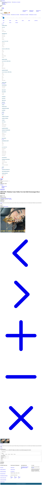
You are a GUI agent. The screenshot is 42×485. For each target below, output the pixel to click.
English (3, 8)
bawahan (3, 51)
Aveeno (10, 22)
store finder (24, 11)
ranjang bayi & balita (5, 108)
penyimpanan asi (4, 134)
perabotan (3, 110)
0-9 (39, 17)
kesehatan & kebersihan (6, 159)
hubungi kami (12, 467)
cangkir (3, 123)
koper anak (4, 89)
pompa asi (3, 133)
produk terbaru (4, 25)
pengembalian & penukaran (3, 475)
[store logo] (7, 13)
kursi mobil (4, 91)
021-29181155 (12, 471)
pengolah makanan (5, 128)
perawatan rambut (4, 152)
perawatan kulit (4, 148)
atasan (2, 50)
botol (3, 114)
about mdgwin (31, 11)
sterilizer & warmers (5, 116)
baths (2, 142)
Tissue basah (3, 160)
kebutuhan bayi (4, 33)
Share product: (2, 207)
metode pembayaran (3, 469)
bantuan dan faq (13, 469)
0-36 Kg (3, 94)
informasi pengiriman (3, 471)
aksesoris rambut (4, 31)
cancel (5, 183)
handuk (3, 143)
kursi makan (4, 138)
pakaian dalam (3, 80)
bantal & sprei (4, 106)
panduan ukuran (2, 481)
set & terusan (3, 36)
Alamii (23, 20)
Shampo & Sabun (4, 151)
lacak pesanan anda (2, 473)
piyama (3, 37)
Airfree (16, 20)
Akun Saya (1, 178)
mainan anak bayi (5, 173)
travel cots (3, 98)
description (1, 443)
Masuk (1, 179)
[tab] (21, 444)
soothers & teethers (5, 118)
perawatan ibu (4, 157)
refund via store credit (3, 477)
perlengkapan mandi (5, 140)
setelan (3, 54)
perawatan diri (3, 155)
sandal (2, 45)
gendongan (3, 96)
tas (2, 28)
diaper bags (4, 100)
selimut (3, 104)
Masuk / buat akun (4, 186)
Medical (3, 163)
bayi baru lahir (3, 86)
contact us (37, 11)
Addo (3, 20)
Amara (29, 20)
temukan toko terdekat (3, 479)
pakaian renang (4, 59)
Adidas (10, 20)
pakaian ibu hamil (5, 70)
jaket (2, 66)
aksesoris (3, 57)
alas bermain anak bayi (5, 171)
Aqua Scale (35, 20)
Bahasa (3, 7)
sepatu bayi (3, 42)
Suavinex (16, 22)
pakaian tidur (4, 82)
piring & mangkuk (4, 124)
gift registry (17, 14)
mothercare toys (4, 174)
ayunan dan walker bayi (6, 169)
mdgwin (1, 202)
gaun (2, 76)
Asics (3, 22)
